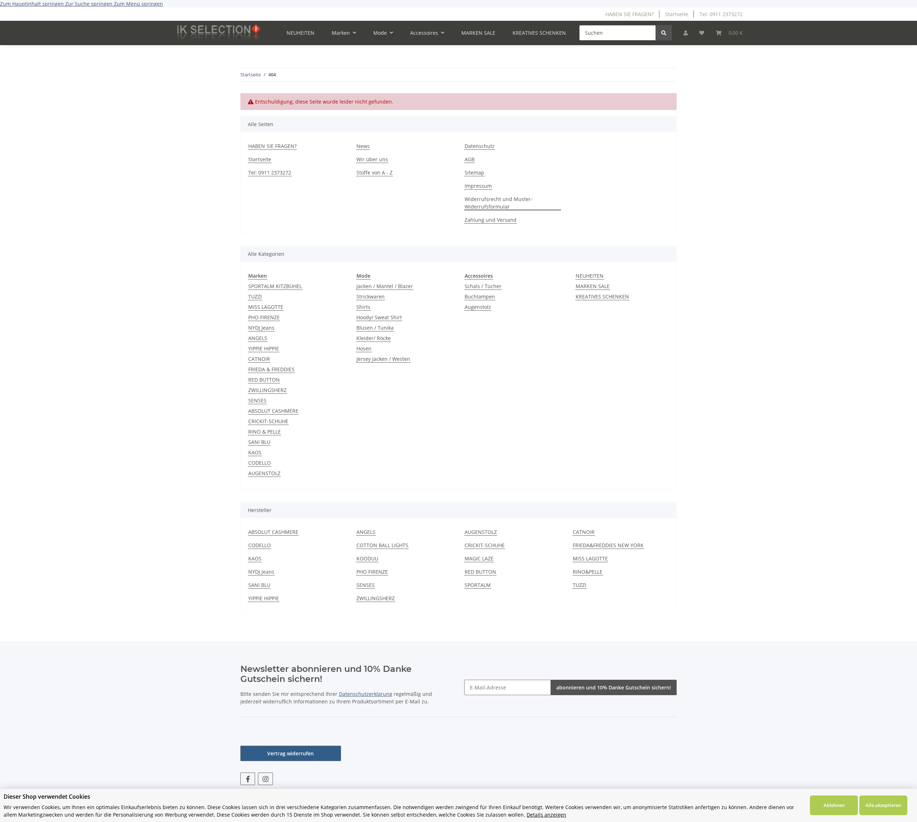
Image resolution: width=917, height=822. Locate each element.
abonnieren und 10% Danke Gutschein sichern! (613, 687)
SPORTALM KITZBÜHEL (275, 286)
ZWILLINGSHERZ (267, 390)
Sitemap (474, 172)
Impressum (478, 185)
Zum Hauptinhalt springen (32, 3)
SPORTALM (478, 585)
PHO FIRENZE (264, 317)
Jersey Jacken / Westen (383, 358)
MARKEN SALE (593, 286)
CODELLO (259, 462)
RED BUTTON (264, 379)
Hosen (363, 348)
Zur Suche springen (89, 3)
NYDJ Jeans (261, 327)
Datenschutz (480, 146)
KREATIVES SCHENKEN (602, 296)
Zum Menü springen (138, 3)
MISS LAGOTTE (265, 307)
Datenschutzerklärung (365, 693)
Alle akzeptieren (883, 805)
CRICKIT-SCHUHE (268, 421)
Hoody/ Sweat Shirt (379, 317)
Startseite (676, 14)
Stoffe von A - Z (374, 172)
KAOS (254, 452)
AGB (470, 159)
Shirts (363, 307)
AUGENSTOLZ (264, 473)
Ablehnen (834, 805)
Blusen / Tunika (375, 327)
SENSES (257, 400)
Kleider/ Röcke (373, 338)
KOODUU (367, 558)
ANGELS (257, 338)
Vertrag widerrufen (290, 753)
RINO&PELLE (587, 571)
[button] (685, 32)
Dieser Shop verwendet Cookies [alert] (47, 797)
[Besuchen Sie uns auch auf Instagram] (265, 779)
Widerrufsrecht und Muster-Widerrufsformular (499, 203)
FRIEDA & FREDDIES (271, 369)
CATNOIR (259, 358)
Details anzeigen (546, 814)
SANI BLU (259, 442)
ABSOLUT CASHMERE (273, 410)
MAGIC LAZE (479, 558)
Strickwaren (370, 296)
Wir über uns (372, 159)
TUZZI (255, 296)
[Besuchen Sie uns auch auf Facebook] (247, 779)
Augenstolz (478, 307)
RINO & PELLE (264, 431)
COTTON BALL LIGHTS (382, 545)
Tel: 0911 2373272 (721, 14)
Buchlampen (480, 296)
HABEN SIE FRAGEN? (629, 14)
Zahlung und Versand (491, 219)
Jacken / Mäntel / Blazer (384, 286)
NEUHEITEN (590, 275)
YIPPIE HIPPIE (263, 348)
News (363, 146)
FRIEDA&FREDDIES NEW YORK (608, 545)
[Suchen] (664, 32)
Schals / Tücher (483, 286)
